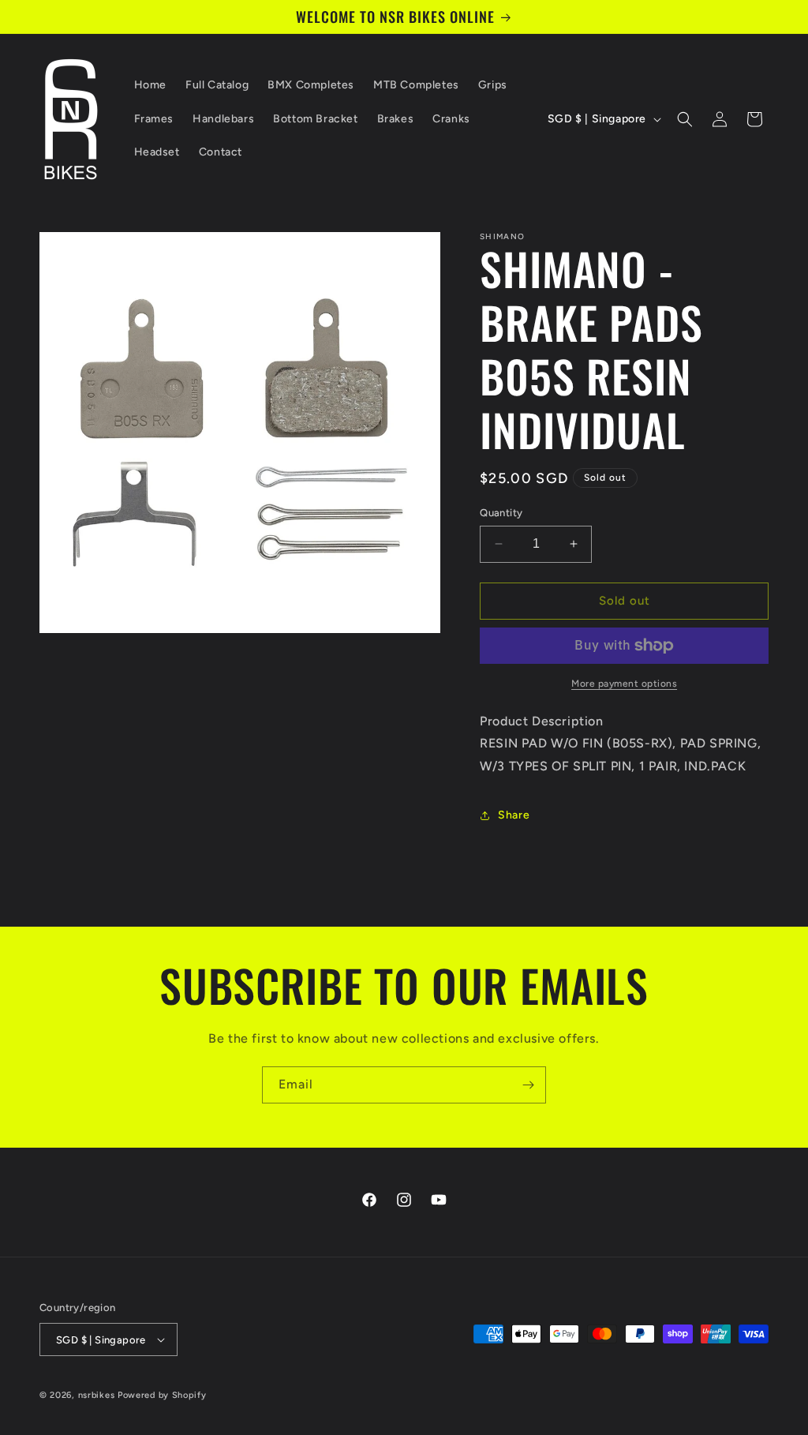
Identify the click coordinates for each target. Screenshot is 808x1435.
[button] (685, 119)
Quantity (501, 513)
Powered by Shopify (162, 1395)
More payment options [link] (624, 683)
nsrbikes (96, 1395)
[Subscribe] (528, 1084)
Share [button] (513, 815)
